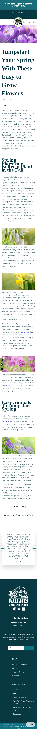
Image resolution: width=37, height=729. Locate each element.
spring (8, 385)
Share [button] (6, 105)
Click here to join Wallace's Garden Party (18, 4)
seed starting (19, 118)
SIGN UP (29, 648)
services (16, 659)
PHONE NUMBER (18, 622)
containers (25, 332)
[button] (2, 22)
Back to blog (20, 506)
